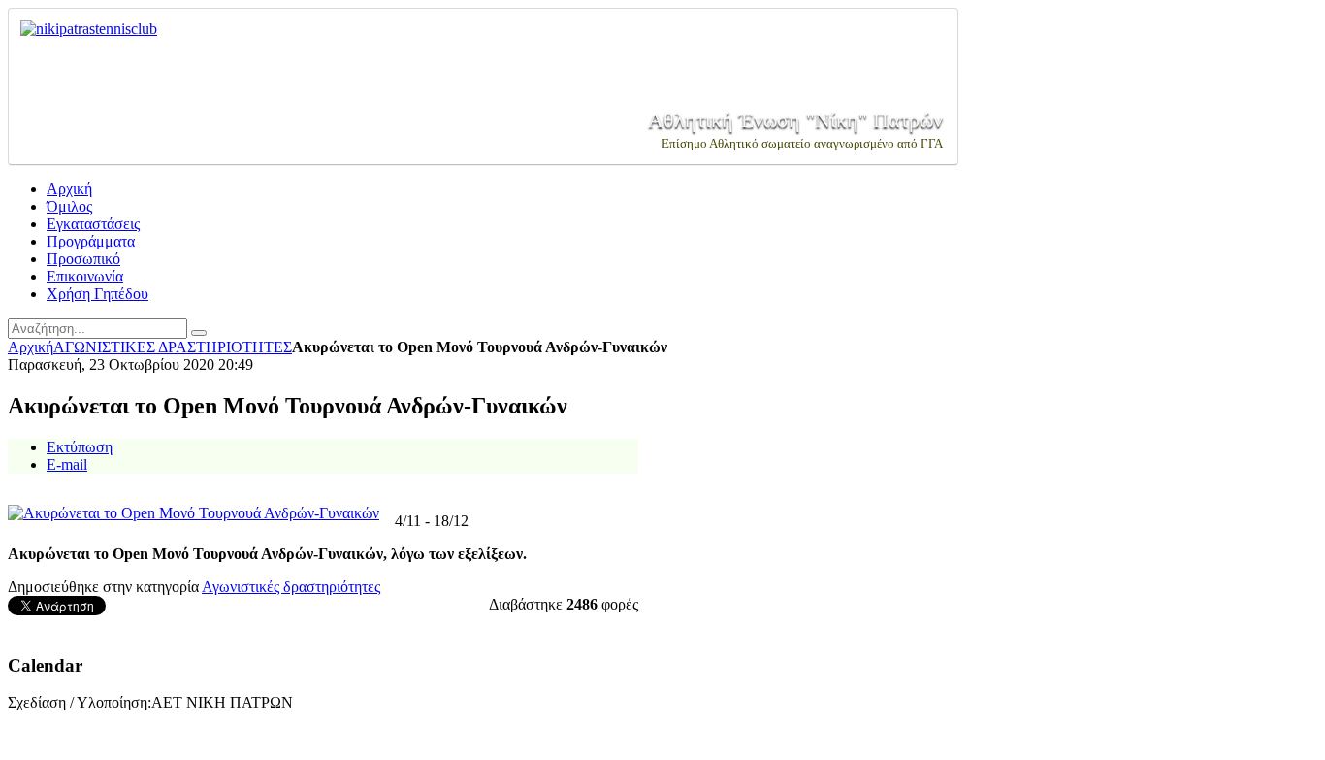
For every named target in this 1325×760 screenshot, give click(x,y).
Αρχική (30, 347)
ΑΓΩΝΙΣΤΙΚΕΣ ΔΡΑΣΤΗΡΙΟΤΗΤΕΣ (172, 347)
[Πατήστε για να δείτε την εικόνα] (193, 513)
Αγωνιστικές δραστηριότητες (291, 586)
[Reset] (199, 333)
